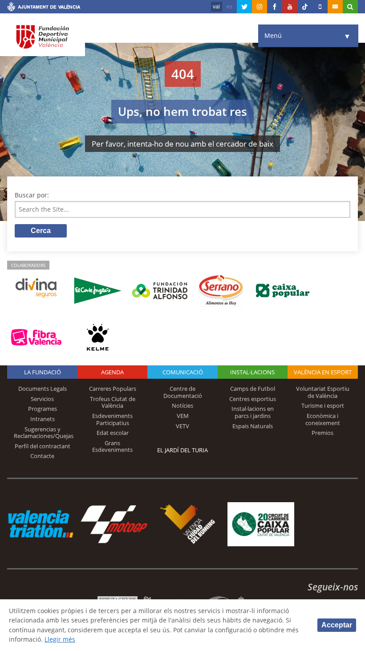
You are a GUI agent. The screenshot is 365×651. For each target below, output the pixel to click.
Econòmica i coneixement (322, 419)
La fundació (42, 372)
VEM (183, 416)
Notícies (182, 405)
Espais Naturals (252, 426)
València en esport (323, 372)
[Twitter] (244, 6)
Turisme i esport (322, 405)
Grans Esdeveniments (112, 446)
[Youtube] (289, 6)
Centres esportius (252, 399)
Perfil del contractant (42, 446)
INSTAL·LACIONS (252, 372)
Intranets (42, 419)
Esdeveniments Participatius (112, 419)
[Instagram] (259, 6)
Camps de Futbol (252, 389)
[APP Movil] (320, 6)
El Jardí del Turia (182, 450)
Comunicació (182, 372)
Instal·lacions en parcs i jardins (252, 412)
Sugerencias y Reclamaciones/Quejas (43, 432)
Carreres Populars (112, 389)
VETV (182, 426)
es (229, 7)
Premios (322, 433)
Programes (42, 409)
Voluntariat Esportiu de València (322, 392)
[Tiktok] (304, 6)
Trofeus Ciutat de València (112, 402)
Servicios (42, 399)
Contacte (42, 456)
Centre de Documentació (182, 392)
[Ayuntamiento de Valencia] (44, 8)
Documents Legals (42, 389)
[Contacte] (335, 6)
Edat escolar (113, 433)
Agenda (112, 372)
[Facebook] (274, 6)
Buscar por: (32, 195)
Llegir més (60, 639)
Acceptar (336, 625)
